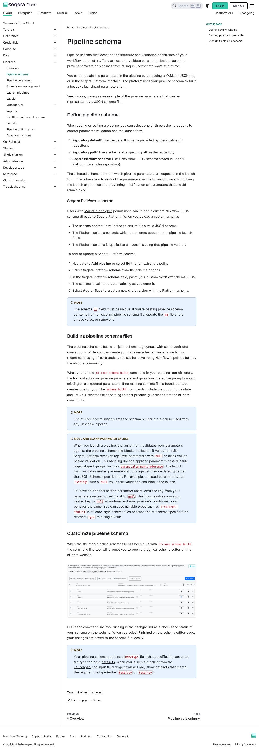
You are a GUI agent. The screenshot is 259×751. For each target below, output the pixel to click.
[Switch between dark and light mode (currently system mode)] (207, 6)
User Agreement (222, 744)
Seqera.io (123, 736)
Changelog (246, 13)
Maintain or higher (98, 211)
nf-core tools (106, 358)
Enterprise (25, 13)
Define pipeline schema (223, 29)
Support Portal (41, 736)
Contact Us (104, 736)
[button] (30, 30)
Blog (73, 736)
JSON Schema (91, 476)
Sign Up (238, 5)
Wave (78, 13)
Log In (220, 5)
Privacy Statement (245, 744)
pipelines (81, 692)
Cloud (7, 13)
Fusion (92, 13)
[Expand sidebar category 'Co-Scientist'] (56, 142)
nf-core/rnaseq (85, 96)
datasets (108, 662)
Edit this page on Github (86, 700)
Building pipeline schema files (227, 35)
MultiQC (62, 13)
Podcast (86, 736)
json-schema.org (131, 347)
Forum (60, 736)
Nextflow (44, 13)
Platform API (224, 13)
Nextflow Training (15, 736)
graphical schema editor (161, 549)
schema (96, 692)
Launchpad (82, 667)
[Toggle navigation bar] (252, 5)
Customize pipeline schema (225, 41)
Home (70, 27)
